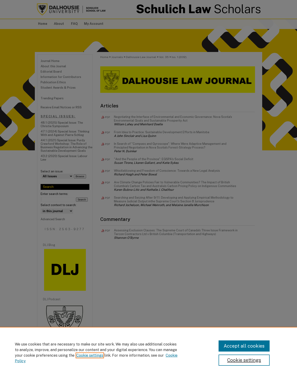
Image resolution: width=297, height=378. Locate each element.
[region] (148, 352)
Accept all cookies (244, 346)
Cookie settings (89, 355)
